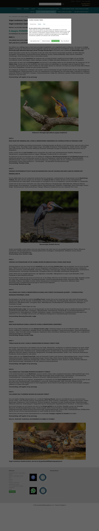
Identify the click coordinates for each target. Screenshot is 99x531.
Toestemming (33, 24)
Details (39, 24)
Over (44, 24)
